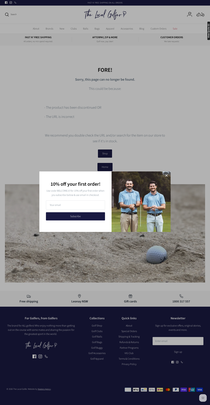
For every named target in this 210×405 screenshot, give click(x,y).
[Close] (166, 175)
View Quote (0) (208, 31)
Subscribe (75, 216)
